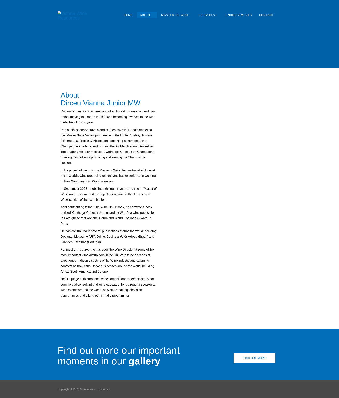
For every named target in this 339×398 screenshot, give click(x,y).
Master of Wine (175, 14)
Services (207, 14)
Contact (266, 14)
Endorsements (239, 14)
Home (128, 14)
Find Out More (254, 358)
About (145, 14)
